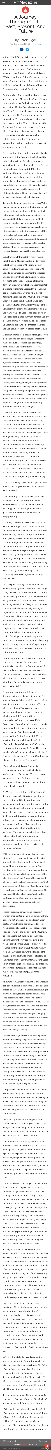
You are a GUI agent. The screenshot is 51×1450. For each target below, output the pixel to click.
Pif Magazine (15, 1448)
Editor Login (44, 1441)
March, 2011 (37, 44)
